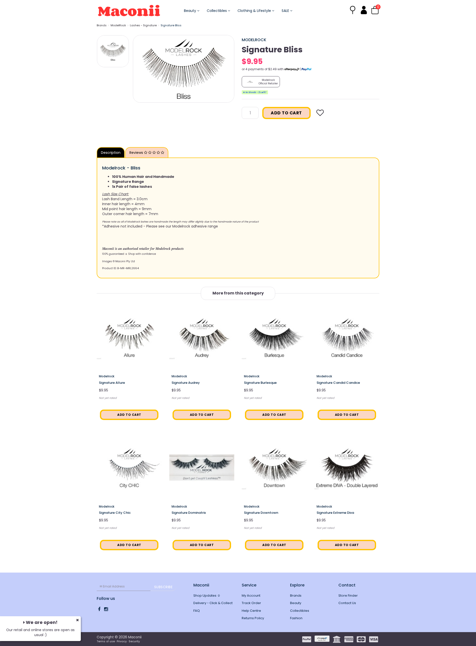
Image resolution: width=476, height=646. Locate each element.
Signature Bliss (171, 25)
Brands (102, 25)
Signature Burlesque (260, 382)
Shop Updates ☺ (206, 595)
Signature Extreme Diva (335, 512)
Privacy (122, 641)
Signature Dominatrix (189, 512)
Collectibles (217, 10)
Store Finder (348, 595)
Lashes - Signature (143, 25)
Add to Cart (286, 113)
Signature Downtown (261, 512)
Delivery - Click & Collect (213, 603)
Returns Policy (253, 618)
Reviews (136, 152)
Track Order (251, 603)
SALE (286, 10)
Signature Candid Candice (338, 382)
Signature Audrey (186, 382)
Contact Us (347, 603)
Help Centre (251, 610)
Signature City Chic (115, 512)
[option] (183, 69)
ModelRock (118, 25)
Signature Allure (112, 382)
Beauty (190, 10)
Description (110, 152)
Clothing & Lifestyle (255, 10)
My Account (251, 595)
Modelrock (254, 40)
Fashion (296, 618)
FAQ (196, 610)
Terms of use (106, 641)
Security (134, 641)
